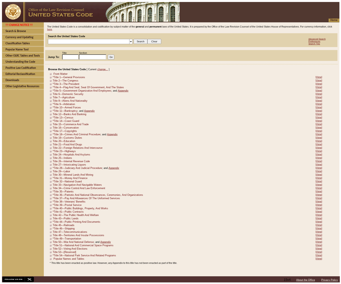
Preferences (314, 41)
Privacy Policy (329, 279)
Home (334, 20)
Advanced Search (317, 39)
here (49, 29)
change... (102, 69)
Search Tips (314, 44)
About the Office (305, 279)
